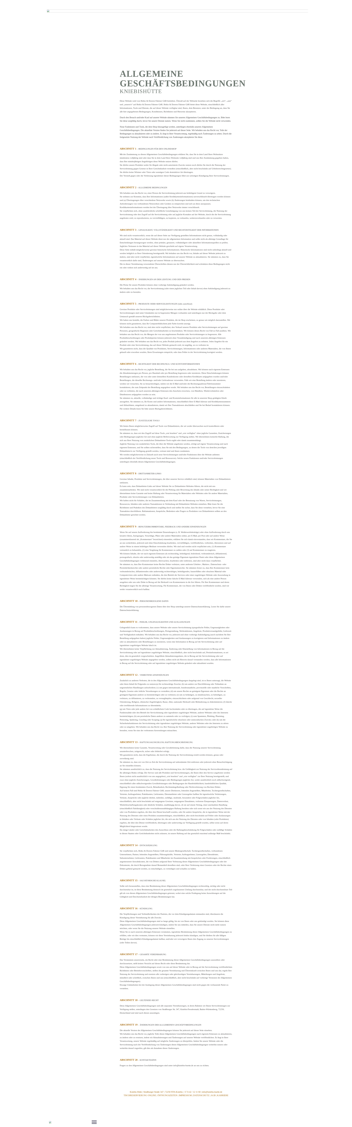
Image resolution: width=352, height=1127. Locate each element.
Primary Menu (94, 1122)
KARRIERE (222, 1095)
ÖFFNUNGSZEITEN (167, 1095)
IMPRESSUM (185, 1095)
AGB (213, 1095)
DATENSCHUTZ (201, 1095)
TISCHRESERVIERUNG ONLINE (140, 1095)
